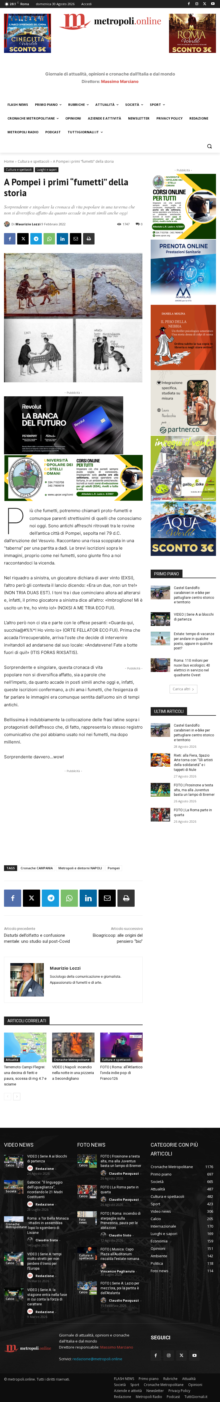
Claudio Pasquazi (124, 1173)
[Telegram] (36, 238)
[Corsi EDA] (183, 206)
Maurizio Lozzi (28, 224)
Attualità (12, 1060)
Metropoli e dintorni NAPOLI (80, 868)
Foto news (83, 1221)
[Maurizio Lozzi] (7, 224)
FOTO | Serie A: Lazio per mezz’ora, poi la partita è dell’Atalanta (120, 1288)
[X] (204, 4)
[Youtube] (212, 4)
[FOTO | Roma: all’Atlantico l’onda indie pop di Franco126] (121, 1047)
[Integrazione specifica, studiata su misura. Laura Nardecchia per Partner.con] (183, 402)
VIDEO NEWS (19, 1145)
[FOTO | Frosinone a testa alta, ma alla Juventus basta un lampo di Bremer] (160, 790)
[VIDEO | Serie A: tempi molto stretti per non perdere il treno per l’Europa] (13, 1259)
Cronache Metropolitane (71, 1060)
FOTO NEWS (91, 1145)
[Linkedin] (62, 238)
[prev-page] (7, 1096)
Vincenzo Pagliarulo (118, 1271)
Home (9, 161)
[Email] (75, 238)
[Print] (89, 238)
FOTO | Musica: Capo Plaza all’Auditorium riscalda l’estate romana (120, 1254)
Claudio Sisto (47, 1240)
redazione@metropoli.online (97, 1358)
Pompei (114, 868)
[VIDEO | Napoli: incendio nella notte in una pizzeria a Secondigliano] (73, 1047)
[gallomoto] (183, 468)
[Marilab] (183, 272)
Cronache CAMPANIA (37, 868)
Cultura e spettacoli (33, 161)
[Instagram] (197, 4)
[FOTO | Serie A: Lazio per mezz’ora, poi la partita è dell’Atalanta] (87, 1288)
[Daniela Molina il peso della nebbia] (183, 337)
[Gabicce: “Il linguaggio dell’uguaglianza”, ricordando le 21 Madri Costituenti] (13, 1187)
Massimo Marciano (120, 81)
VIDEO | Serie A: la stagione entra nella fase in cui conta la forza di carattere (47, 1297)
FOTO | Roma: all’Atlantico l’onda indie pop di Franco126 (121, 1073)
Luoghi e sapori (47, 170)
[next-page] (16, 1096)
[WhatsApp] (49, 238)
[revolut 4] (73, 425)
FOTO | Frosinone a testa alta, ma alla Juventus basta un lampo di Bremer (194, 790)
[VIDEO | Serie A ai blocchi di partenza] (160, 619)
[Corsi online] (73, 478)
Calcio (10, 1165)
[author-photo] (31, 1168)
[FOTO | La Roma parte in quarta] (160, 815)
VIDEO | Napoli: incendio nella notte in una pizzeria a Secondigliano (73, 1073)
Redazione (45, 1168)
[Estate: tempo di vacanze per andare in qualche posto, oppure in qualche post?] (160, 638)
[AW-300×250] (183, 529)
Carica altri (181, 689)
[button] (209, 146)
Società (11, 1191)
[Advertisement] (73, 814)
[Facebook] (189, 4)
